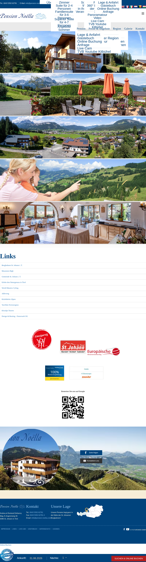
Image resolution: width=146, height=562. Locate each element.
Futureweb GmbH (139, 530)
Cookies (56, 529)
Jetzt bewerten (54, 379)
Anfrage (108, 11)
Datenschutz (44, 529)
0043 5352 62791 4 (37, 515)
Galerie (128, 28)
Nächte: (54, 558)
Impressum (5, 529)
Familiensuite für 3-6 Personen (64, 15)
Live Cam (22, 529)
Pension (81, 28)
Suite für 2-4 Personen (64, 7)
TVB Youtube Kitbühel (94, 52)
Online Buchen (5, 545)
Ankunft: (21, 558)
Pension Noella (50, 368)
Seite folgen (93, 453)
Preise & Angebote (99, 28)
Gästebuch (32, 529)
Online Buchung (89, 41)
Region (117, 28)
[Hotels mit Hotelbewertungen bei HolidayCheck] (58, 368)
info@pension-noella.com (41, 518)
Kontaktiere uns (93, 461)
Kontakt (140, 28)
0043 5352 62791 (36, 512)
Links (14, 529)
